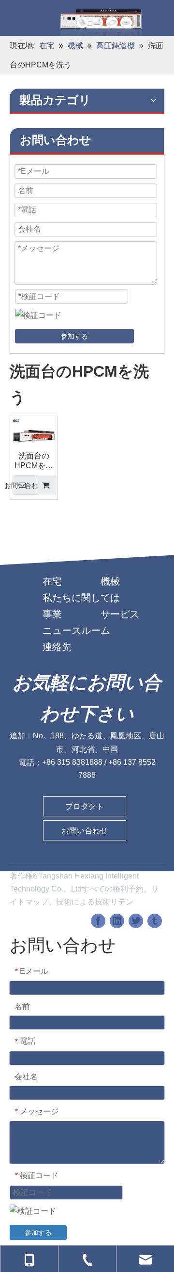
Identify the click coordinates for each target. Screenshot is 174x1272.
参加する (74, 336)
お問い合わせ (29, 485)
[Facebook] (98, 921)
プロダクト (84, 806)
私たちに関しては (81, 597)
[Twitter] (136, 921)
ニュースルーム (76, 630)
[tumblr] (154, 921)
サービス (120, 614)
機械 (110, 581)
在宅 (52, 581)
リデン (121, 902)
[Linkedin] (117, 921)
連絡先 (57, 647)
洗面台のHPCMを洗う (33, 461)
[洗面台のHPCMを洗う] (34, 439)
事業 (52, 614)
